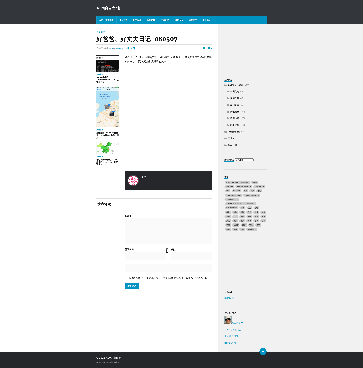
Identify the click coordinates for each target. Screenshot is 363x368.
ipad (254, 182)
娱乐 (228, 216)
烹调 (249, 221)
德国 (242, 216)
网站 (167, 250)
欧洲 (235, 221)
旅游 (256, 216)
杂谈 (228, 221)
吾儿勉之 (232, 138)
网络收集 (137, 20)
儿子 (250, 208)
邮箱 (173, 249)
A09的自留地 (108, 8)
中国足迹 (165, 20)
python (237, 191)
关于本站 (207, 20)
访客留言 (193, 20)
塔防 (235, 212)
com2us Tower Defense (237, 182)
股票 (244, 225)
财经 (228, 229)
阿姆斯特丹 (252, 229)
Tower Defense (233, 195)
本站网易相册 (231, 343)
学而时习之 (233, 145)
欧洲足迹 (151, 20)
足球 (235, 229)
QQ (245, 191)
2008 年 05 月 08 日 (125, 48)
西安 (258, 225)
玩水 (263, 221)
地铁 (228, 212)
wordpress (231, 208)
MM (228, 191)
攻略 (249, 216)
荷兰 (251, 225)
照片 (256, 221)
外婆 (242, 212)
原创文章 (123, 20)
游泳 (242, 221)
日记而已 (179, 20)
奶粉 (256, 212)
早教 (263, 216)
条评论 (128, 216)
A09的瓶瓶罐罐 (106, 20)
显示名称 (129, 249)
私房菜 (236, 225)
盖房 (228, 225)
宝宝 (235, 216)
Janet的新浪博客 (232, 329)
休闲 (242, 208)
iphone (229, 186)
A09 (111, 48)
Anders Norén (106, 362)
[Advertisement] (242, 48)
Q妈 (259, 191)
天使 (249, 212)
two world (232, 199)
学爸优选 (229, 298)
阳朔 (242, 229)
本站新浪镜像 (231, 336)
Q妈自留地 (233, 131)
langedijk (259, 186)
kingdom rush (244, 186)
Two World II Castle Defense (240, 204)
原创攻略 (234, 98)
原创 (257, 208)
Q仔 (252, 191)
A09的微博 (237, 322)
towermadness (252, 195)
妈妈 (263, 212)
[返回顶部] (263, 351)
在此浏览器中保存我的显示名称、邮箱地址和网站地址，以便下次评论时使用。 (168, 277)
